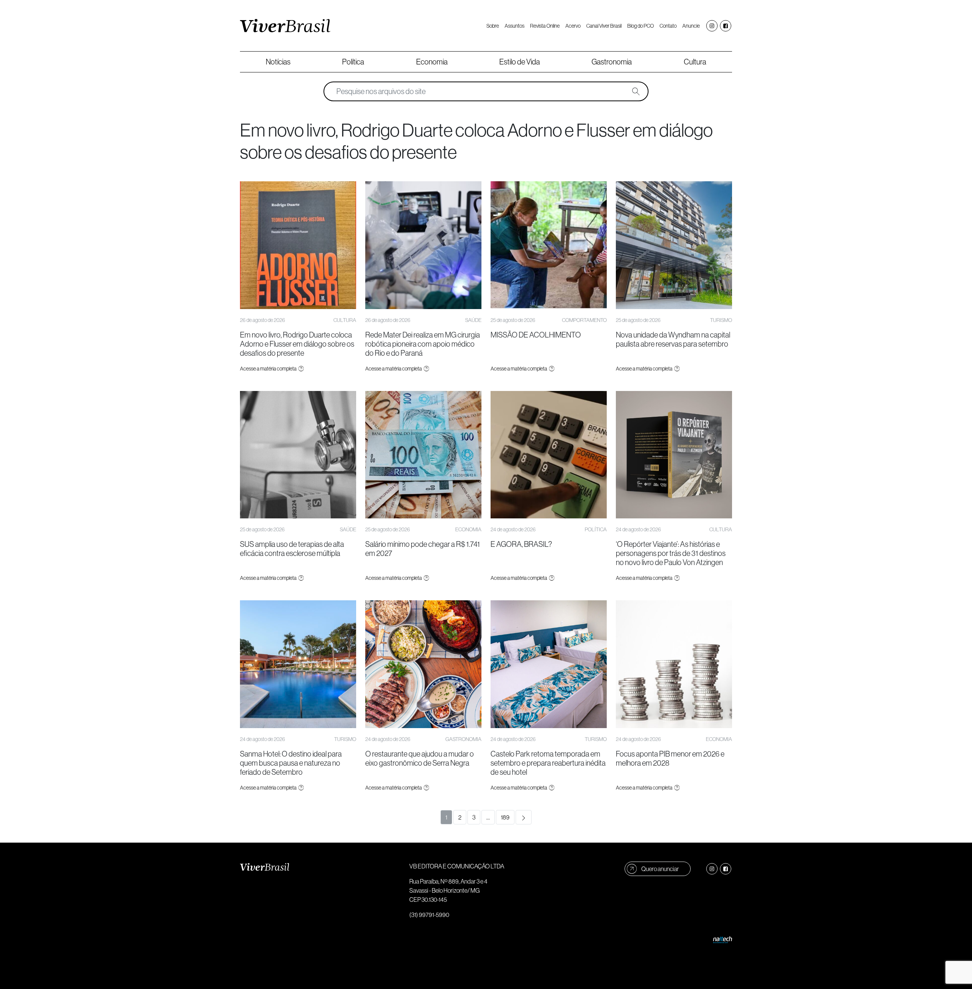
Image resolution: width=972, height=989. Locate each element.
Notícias (278, 62)
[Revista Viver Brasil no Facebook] (725, 25)
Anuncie (691, 26)
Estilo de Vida (519, 62)
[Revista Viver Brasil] (285, 26)
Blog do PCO (640, 26)
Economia (432, 62)
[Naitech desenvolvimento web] (722, 939)
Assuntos (514, 26)
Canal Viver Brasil (604, 26)
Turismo (721, 320)
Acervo (573, 26)
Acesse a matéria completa (268, 369)
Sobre (492, 26)
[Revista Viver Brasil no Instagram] (712, 25)
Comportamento (584, 320)
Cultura (695, 62)
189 (505, 817)
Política (353, 62)
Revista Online (545, 26)
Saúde (473, 320)
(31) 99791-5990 (429, 914)
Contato (668, 26)
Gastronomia (612, 62)
